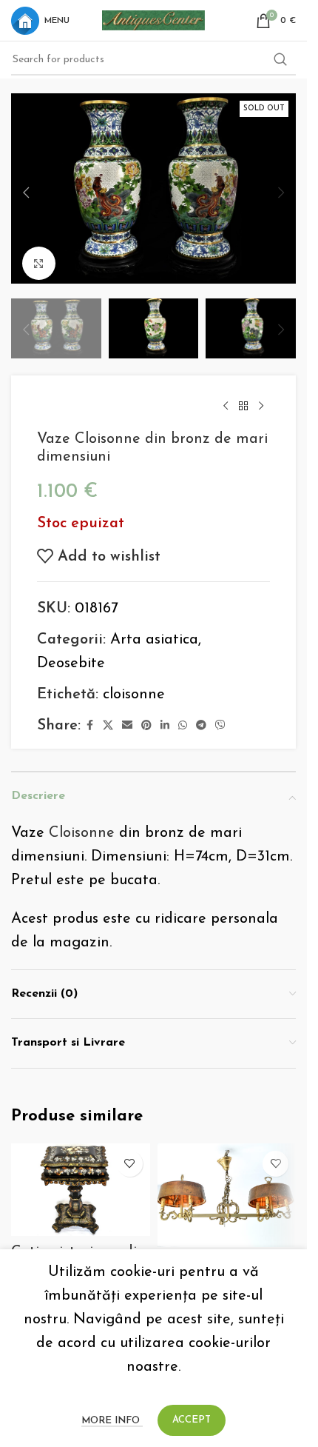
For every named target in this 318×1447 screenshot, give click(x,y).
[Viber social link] (220, 716)
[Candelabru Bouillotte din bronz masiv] (227, 1186)
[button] (26, 189)
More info (112, 1421)
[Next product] (261, 397)
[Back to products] (243, 397)
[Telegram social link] (201, 716)
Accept (191, 1420)
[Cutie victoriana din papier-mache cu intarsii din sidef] (80, 1180)
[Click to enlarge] (38, 256)
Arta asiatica (154, 630)
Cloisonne (82, 823)
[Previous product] (225, 397)
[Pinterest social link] (146, 716)
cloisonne (134, 685)
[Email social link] (127, 716)
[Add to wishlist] (130, 1154)
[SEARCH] (280, 60)
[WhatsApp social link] (183, 716)
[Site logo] (154, 19)
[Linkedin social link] (165, 716)
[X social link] (108, 716)
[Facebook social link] (89, 716)
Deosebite (71, 653)
